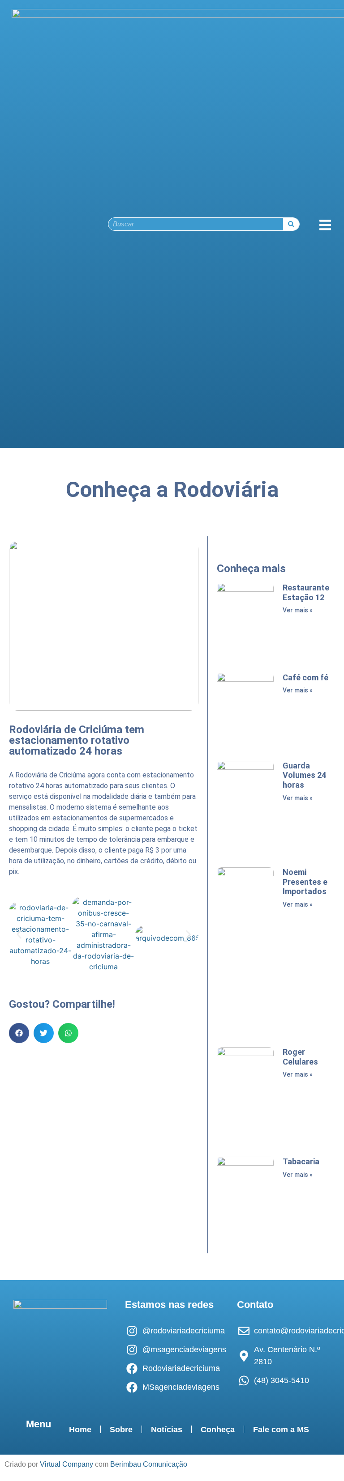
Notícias (166, 1429)
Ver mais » (298, 610)
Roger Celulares (300, 1056)
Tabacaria (301, 1161)
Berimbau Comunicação (148, 1464)
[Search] (291, 224)
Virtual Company (66, 1464)
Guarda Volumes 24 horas (304, 775)
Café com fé (305, 677)
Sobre (121, 1429)
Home (80, 1429)
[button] (19, 934)
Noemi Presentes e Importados (305, 881)
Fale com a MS (281, 1429)
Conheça (218, 1429)
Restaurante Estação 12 (306, 592)
